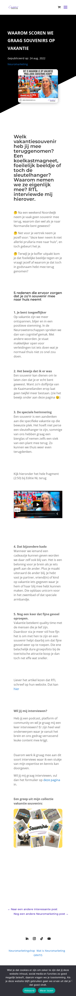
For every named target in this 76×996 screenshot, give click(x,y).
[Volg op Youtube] (49, 939)
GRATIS (38, 955)
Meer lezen (46, 990)
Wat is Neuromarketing (51, 950)
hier (16, 689)
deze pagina (51, 780)
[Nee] (71, 981)
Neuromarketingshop (22, 950)
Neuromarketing (18, 64)
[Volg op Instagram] (34, 939)
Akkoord (29, 990)
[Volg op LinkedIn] (27, 939)
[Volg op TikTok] (42, 939)
